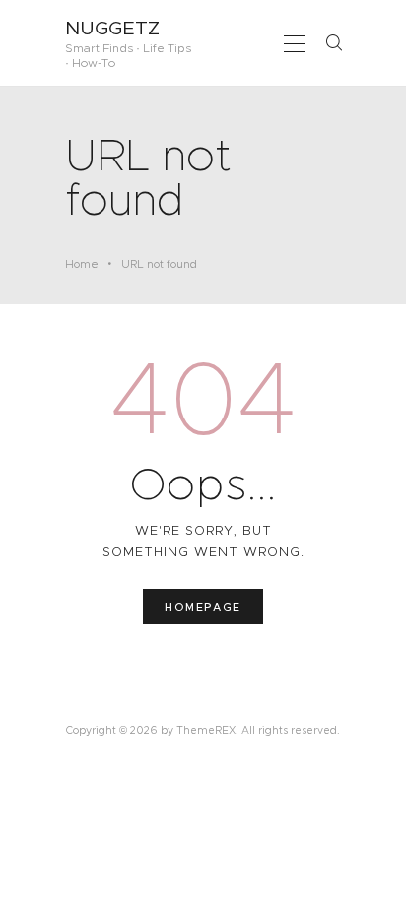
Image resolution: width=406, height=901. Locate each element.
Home (82, 264)
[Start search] (333, 42)
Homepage (203, 606)
